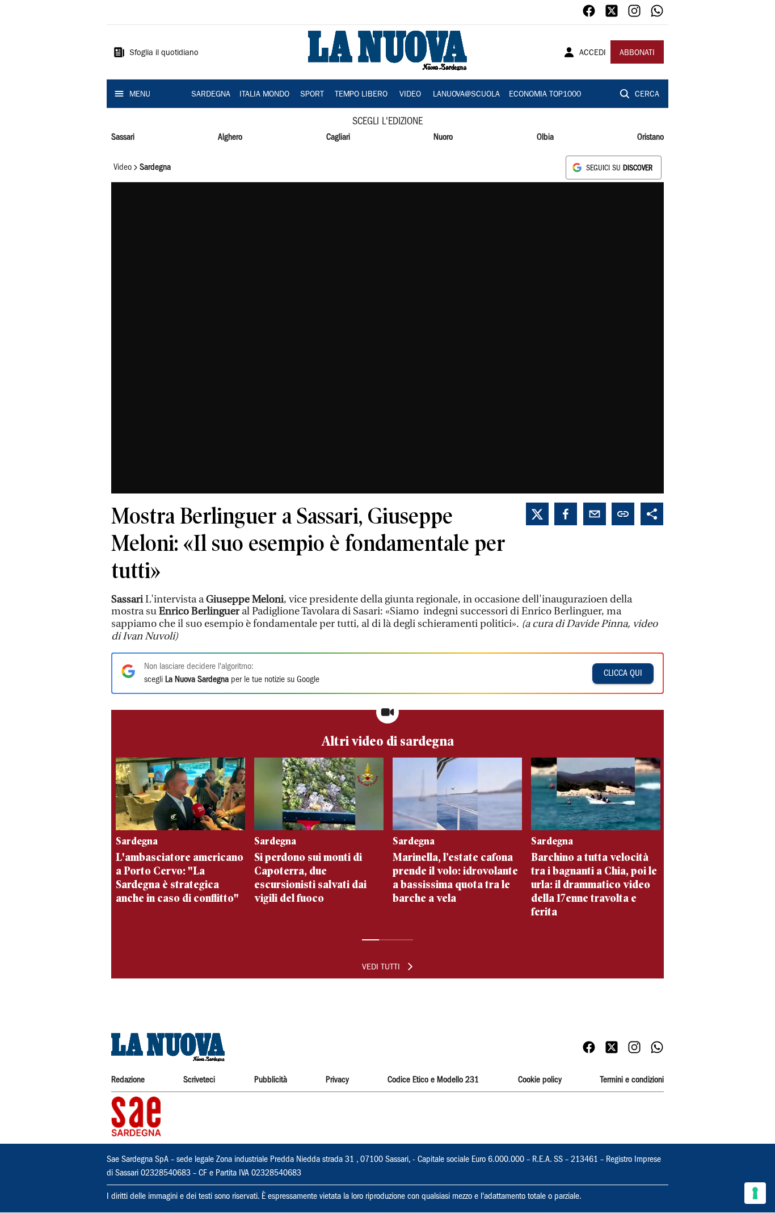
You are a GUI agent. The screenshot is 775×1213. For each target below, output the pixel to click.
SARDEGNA (210, 95)
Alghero (230, 137)
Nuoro (443, 137)
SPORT (312, 95)
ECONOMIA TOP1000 (545, 95)
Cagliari (338, 137)
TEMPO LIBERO (361, 95)
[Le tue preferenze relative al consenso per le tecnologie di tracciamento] (755, 1193)
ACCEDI (592, 53)
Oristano (650, 137)
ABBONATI (637, 53)
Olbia (545, 137)
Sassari (122, 137)
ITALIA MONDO (264, 95)
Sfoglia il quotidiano (164, 53)
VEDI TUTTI (381, 968)
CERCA (647, 95)
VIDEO (410, 95)
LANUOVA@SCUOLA (466, 95)
